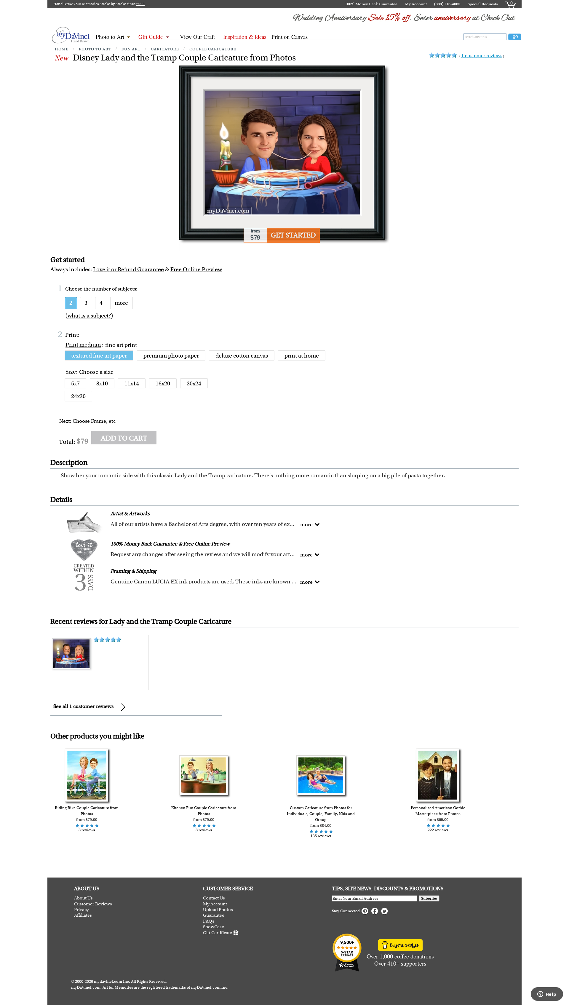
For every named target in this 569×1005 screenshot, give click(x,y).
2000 (140, 3)
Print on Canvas (289, 36)
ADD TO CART (124, 438)
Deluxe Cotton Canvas (241, 355)
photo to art (95, 49)
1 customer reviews (481, 55)
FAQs (208, 921)
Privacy (81, 910)
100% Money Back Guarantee (371, 4)
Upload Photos (218, 910)
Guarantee (213, 915)
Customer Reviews (93, 904)
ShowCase (213, 927)
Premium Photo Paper (171, 355)
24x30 (78, 396)
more (121, 303)
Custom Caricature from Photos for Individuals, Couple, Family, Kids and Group (321, 813)
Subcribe (429, 898)
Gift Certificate (217, 933)
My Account (416, 4)
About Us (83, 898)
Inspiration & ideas (244, 36)
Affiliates (83, 915)
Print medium (83, 344)
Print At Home (301, 355)
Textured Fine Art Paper (99, 355)
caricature (165, 49)
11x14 (131, 383)
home (61, 49)
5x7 (75, 383)
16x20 (163, 383)
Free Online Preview (196, 269)
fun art (131, 49)
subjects (127, 288)
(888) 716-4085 (447, 4)
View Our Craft (197, 36)
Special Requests (483, 4)
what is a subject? (89, 315)
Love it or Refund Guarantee (128, 269)
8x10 (102, 383)
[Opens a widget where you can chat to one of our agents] (546, 994)
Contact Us (214, 898)
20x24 (194, 383)
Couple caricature (212, 49)
